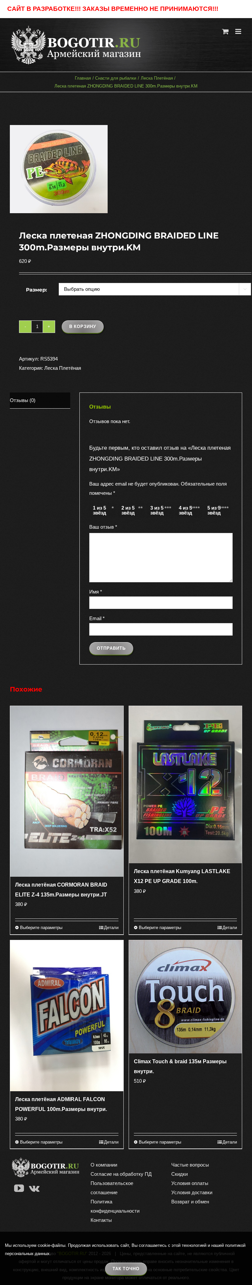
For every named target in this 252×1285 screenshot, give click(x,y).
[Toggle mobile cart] (225, 31)
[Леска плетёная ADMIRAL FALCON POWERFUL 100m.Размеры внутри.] (66, 1015)
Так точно (126, 1268)
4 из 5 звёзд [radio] (185, 510)
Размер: (36, 290)
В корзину (82, 326)
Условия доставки (191, 1192)
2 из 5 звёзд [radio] (128, 510)
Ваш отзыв (103, 527)
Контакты (101, 1220)
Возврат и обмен (190, 1201)
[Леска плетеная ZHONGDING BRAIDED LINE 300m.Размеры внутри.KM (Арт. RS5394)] (126, 169)
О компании (104, 1165)
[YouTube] (19, 1188)
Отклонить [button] (232, 9)
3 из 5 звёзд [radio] (157, 510)
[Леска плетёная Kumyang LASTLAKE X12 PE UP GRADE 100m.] (185, 785)
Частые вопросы (190, 1165)
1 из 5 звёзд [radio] (99, 510)
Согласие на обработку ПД (121, 1174)
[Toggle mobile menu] (238, 31)
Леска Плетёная (62, 368)
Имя (95, 591)
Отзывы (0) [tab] (22, 400)
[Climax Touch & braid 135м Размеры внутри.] (185, 997)
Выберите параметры (41, 927)
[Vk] (34, 1188)
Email (97, 618)
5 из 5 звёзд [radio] (214, 510)
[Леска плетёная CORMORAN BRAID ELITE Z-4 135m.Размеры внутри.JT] (66, 791)
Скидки (179, 1174)
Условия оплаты (189, 1183)
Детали (111, 927)
